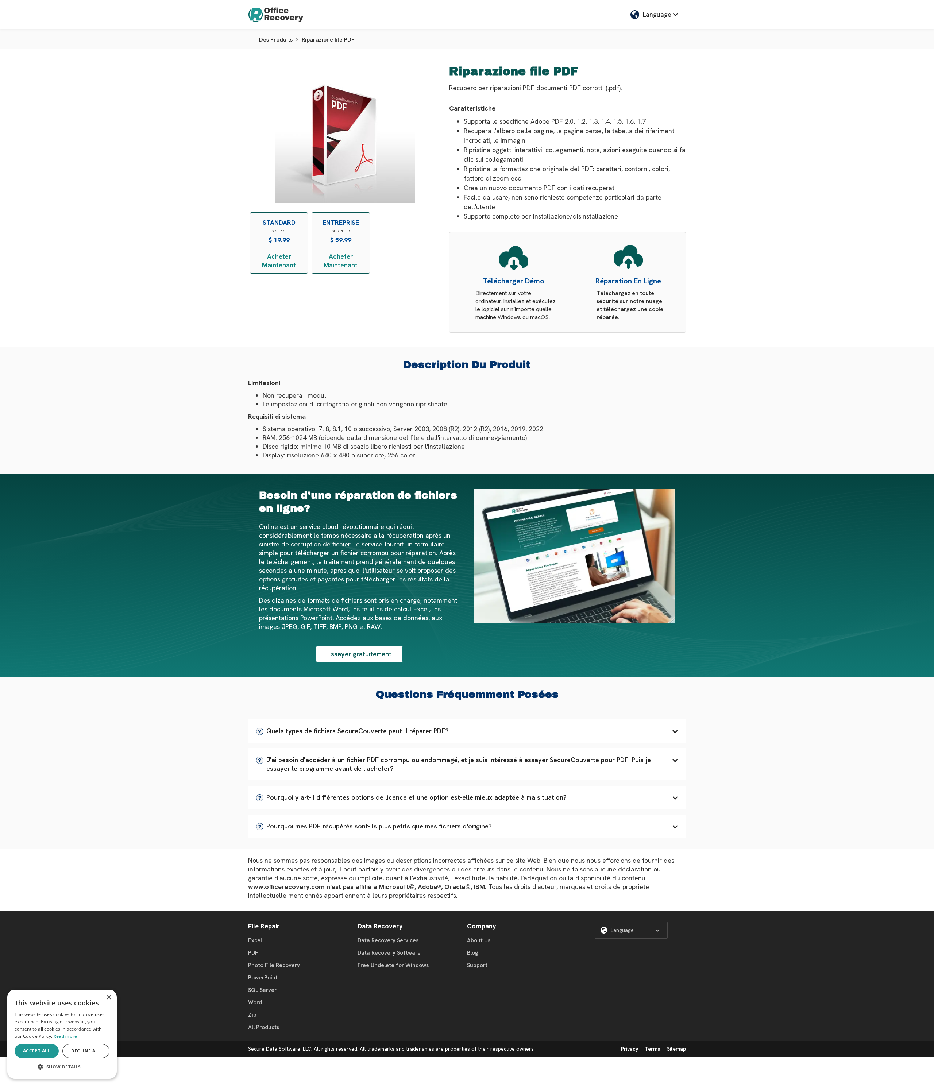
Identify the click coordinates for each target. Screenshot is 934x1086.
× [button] (108, 997)
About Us (478, 940)
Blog (472, 952)
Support (477, 965)
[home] (276, 14)
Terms (652, 1049)
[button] (467, 731)
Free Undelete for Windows (393, 965)
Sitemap (676, 1049)
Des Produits (276, 39)
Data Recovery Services (388, 940)
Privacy (629, 1049)
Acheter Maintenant (279, 260)
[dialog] (62, 1034)
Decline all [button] (86, 1051)
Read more (65, 1036)
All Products (263, 1027)
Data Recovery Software (389, 952)
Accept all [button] (36, 1051)
